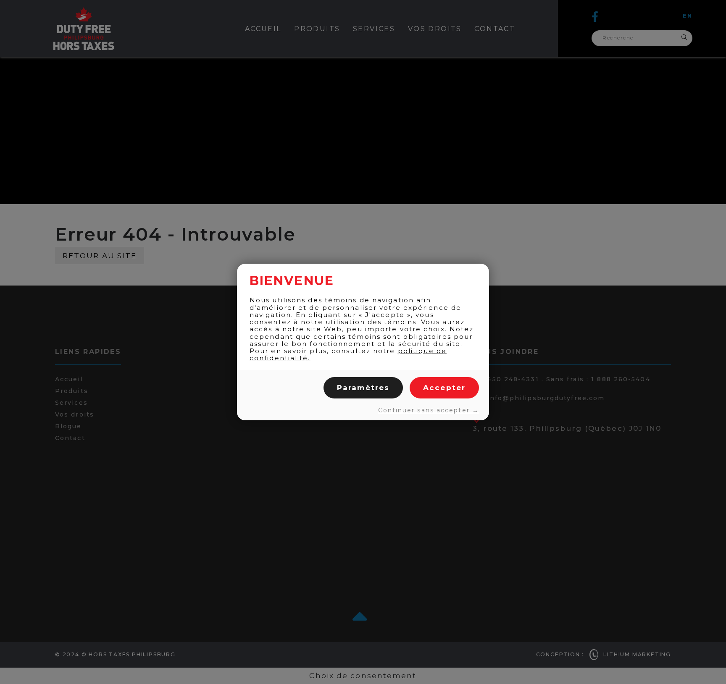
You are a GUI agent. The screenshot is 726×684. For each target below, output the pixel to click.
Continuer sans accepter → (428, 410)
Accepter (444, 387)
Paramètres (363, 387)
